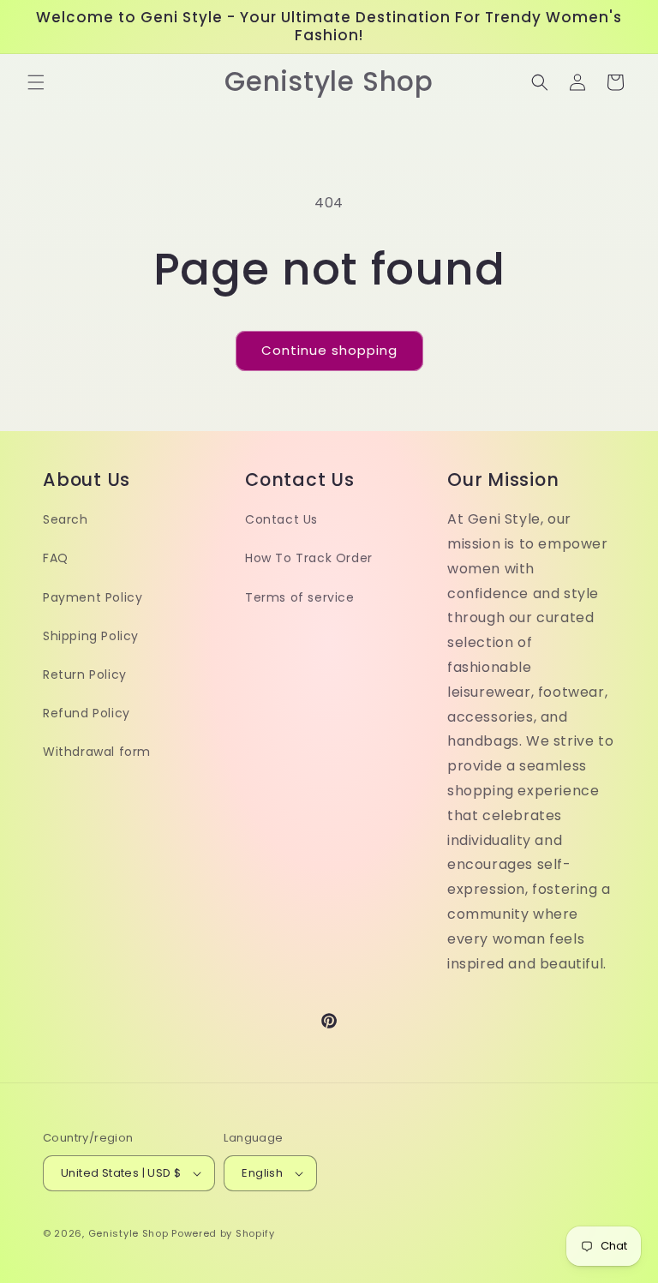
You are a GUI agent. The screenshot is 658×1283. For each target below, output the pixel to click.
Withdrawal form (97, 751)
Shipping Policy (91, 635)
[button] (36, 82)
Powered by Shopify (223, 1233)
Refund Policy (86, 713)
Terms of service (300, 597)
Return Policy (85, 674)
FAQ (56, 558)
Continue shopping (329, 350)
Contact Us (281, 519)
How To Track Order (309, 558)
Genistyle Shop (128, 1233)
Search (65, 519)
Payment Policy (92, 597)
